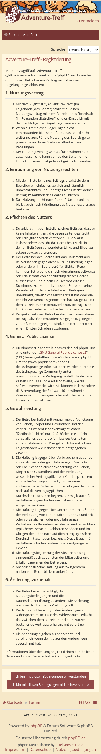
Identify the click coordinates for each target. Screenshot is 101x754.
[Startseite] (35, 15)
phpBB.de (77, 737)
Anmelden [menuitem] (90, 20)
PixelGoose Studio (69, 744)
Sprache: (58, 49)
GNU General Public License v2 (63, 352)
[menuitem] (84, 702)
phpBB (37, 725)
